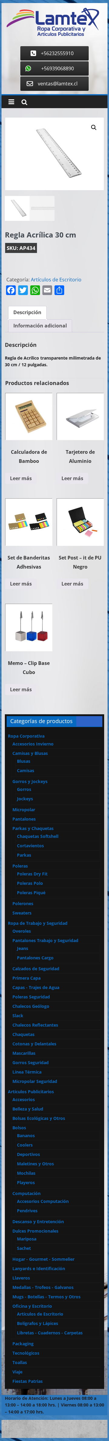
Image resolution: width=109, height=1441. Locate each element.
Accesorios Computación (43, 1201)
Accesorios (23, 1099)
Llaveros (21, 1278)
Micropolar (23, 809)
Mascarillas (23, 1053)
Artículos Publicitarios (31, 1091)
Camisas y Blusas (30, 753)
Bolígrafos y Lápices (37, 1323)
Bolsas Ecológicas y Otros (38, 1118)
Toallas (19, 1362)
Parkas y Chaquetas (33, 828)
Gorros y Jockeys (30, 781)
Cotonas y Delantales (34, 1044)
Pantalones (24, 819)
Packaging (23, 1343)
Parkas (24, 855)
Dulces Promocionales (35, 1231)
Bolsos (19, 1128)
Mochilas (26, 1173)
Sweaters (21, 913)
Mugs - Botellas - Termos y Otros (46, 1297)
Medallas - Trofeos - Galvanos (43, 1287)
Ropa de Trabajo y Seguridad (38, 923)
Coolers (25, 1145)
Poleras (20, 866)
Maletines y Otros (35, 1164)
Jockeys (25, 799)
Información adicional (40, 325)
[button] (93, 127)
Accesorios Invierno (33, 744)
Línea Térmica (26, 1072)
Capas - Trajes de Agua (35, 987)
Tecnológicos (25, 1353)
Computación (26, 1193)
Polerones (22, 903)
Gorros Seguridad (30, 1062)
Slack (17, 1015)
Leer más (21, 478)
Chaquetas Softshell (37, 836)
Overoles (21, 931)
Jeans (22, 948)
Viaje (17, 1372)
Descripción (27, 312)
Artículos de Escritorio (56, 279)
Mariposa (26, 1239)
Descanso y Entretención (38, 1221)
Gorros (24, 789)
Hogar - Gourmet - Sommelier (43, 1259)
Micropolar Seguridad (34, 1081)
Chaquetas (23, 1034)
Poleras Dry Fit (32, 874)
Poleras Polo (30, 883)
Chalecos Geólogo (30, 1006)
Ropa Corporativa (26, 736)
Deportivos (28, 1154)
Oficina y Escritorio (32, 1306)
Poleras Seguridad (31, 997)
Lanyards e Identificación (38, 1268)
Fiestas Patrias (27, 1381)
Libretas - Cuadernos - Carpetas (50, 1333)
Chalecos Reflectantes (35, 1025)
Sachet (24, 1248)
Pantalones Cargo (35, 958)
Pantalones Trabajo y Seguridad (45, 940)
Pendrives (27, 1211)
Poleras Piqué (31, 892)
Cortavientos (30, 845)
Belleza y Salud (27, 1109)
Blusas (23, 761)
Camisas (25, 770)
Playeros (26, 1182)
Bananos (26, 1135)
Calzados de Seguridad (35, 968)
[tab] (27, 312)
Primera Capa (26, 978)
